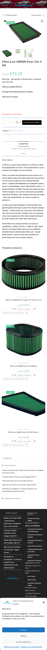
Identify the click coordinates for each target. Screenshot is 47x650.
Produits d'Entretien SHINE (34, 584)
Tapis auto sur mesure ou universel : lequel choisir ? (19, 485)
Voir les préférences (23, 642)
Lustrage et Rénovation (32, 593)
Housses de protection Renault (35, 541)
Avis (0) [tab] (23, 154)
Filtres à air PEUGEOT (32, 523)
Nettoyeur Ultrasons (34, 561)
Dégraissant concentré (32, 563)
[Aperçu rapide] (15, 309)
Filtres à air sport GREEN (34, 519)
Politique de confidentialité (31, 647)
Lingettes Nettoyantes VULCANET (35, 550)
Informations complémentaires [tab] (23, 149)
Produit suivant (36, 15)
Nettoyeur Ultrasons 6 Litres (32, 572)
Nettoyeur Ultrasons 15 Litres (32, 567)
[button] (44, 602)
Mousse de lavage (31, 596)
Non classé (31, 576)
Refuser (23, 636)
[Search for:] (9, 4)
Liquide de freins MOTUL (33, 556)
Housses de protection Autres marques (35, 530)
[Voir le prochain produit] (43, 15)
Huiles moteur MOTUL (35, 546)
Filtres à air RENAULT (16, 131)
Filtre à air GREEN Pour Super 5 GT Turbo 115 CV (24, 300)
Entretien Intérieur (31, 588)
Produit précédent (11, 15)
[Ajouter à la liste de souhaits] (17, 122)
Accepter (23, 630)
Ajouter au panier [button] (24, 309)
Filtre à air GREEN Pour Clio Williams (23, 366)
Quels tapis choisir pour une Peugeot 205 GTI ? (17, 481)
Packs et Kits (32, 580)
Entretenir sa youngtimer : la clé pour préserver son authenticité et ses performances (13, 562)
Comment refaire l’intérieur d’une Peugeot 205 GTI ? (19, 477)
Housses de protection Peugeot (35, 536)
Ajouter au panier (31, 122)
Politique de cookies (12, 647)
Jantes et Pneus (30, 590)
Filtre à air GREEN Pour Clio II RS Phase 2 (23, 432)
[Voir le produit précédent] (3, 15)
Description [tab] (23, 144)
